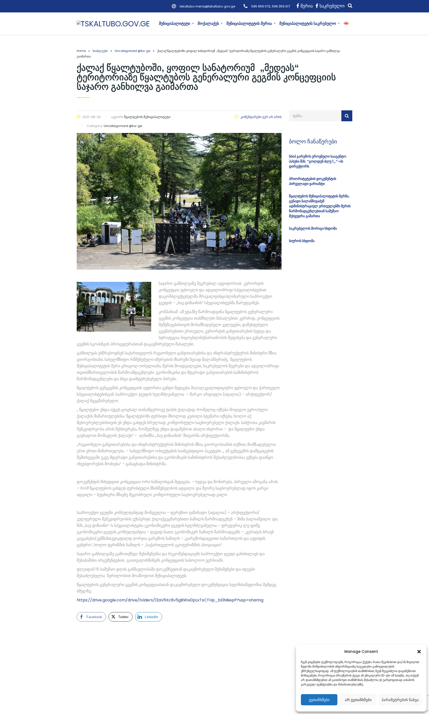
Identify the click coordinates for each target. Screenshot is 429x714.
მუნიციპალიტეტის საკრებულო (307, 23)
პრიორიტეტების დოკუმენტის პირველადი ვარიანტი (312, 181)
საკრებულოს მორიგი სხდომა (313, 228)
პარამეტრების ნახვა (400, 699)
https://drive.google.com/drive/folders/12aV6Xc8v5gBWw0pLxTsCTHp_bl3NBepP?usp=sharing (170, 600)
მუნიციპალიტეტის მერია (249, 23)
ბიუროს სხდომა (302, 240)
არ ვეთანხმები (358, 699)
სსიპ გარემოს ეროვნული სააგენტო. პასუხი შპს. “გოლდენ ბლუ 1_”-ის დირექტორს (318, 161)
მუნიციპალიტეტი (174, 23)
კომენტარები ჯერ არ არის (261, 117)
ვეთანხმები (319, 699)
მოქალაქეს (208, 23)
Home (81, 51)
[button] (419, 651)
